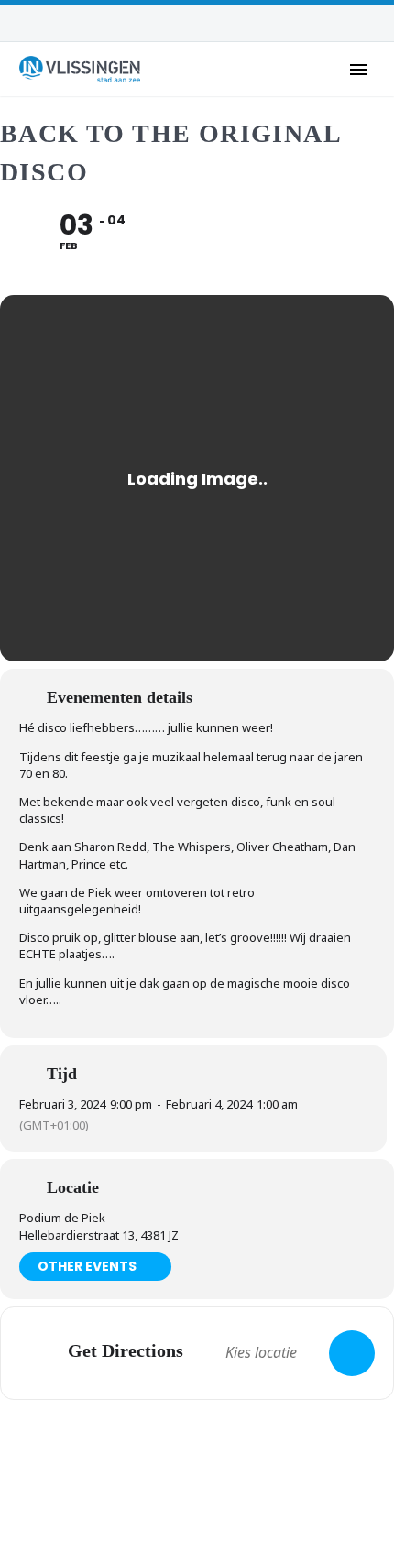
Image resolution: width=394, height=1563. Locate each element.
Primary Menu (358, 69)
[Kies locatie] (352, 1353)
